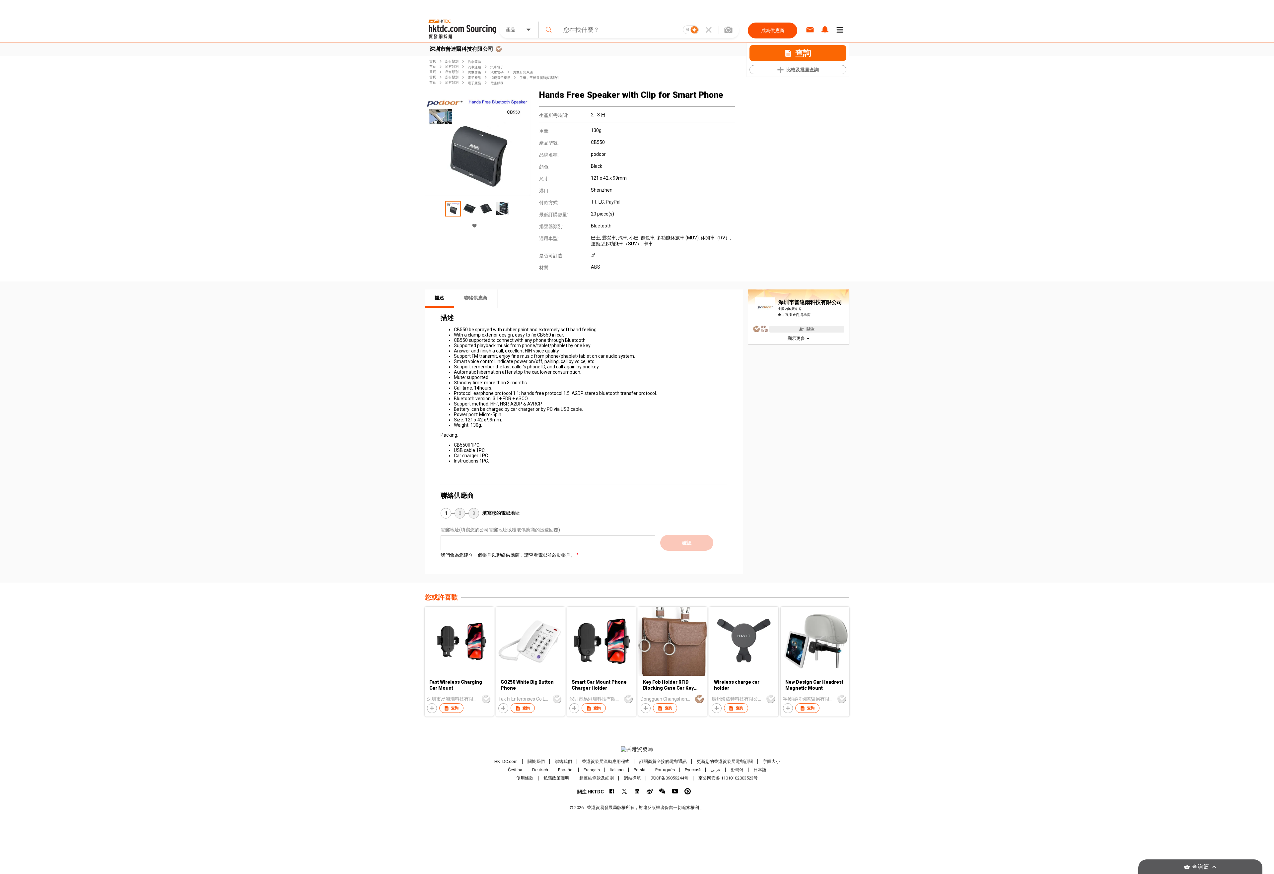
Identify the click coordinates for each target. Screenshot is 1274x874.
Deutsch (540, 769)
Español (566, 769)
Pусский (693, 769)
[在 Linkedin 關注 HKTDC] (637, 791)
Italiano (617, 769)
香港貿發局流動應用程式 (605, 761)
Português (665, 769)
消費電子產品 (500, 78)
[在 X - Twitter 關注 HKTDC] (624, 791)
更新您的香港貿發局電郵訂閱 (725, 761)
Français (592, 769)
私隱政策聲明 (556, 778)
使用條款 (524, 778)
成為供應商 (772, 30)
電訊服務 (497, 83)
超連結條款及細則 (596, 778)
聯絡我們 (563, 761)
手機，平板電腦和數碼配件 (539, 78)
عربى (716, 769)
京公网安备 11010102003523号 (728, 778)
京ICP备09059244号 (669, 778)
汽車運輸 (474, 62)
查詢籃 (1200, 867)
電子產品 (474, 78)
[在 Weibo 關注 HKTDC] (650, 791)
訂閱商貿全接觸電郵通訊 (663, 761)
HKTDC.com (506, 761)
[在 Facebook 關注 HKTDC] (612, 791)
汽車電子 (497, 67)
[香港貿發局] (637, 749)
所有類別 (452, 61)
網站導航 (632, 778)
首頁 (432, 61)
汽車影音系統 (523, 72)
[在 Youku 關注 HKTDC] (687, 791)
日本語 (759, 769)
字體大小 (771, 761)
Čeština (515, 769)
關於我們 (536, 761)
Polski (639, 769)
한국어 (737, 769)
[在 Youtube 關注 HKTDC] (675, 791)
